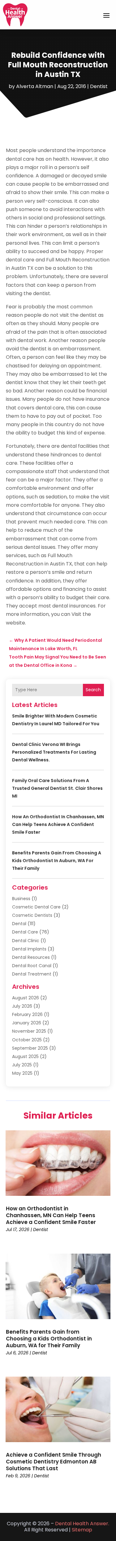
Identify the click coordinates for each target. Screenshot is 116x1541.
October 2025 (27, 1040)
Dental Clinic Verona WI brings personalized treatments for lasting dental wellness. (54, 752)
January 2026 (26, 1023)
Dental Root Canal (31, 966)
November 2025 (29, 1031)
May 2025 (22, 1073)
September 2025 (30, 1048)
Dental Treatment (31, 974)
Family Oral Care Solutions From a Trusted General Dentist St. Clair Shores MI (57, 788)
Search (93, 690)
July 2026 (22, 1006)
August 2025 (25, 1056)
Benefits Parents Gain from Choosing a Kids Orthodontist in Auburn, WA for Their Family (56, 860)
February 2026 (27, 1014)
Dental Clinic (25, 941)
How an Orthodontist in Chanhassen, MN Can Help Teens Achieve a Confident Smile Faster (58, 824)
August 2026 (25, 998)
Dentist (99, 86)
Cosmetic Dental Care (36, 907)
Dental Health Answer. (82, 1523)
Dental (19, 924)
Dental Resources (31, 957)
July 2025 (22, 1065)
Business (21, 898)
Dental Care (25, 932)
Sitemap (82, 1529)
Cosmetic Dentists (32, 915)
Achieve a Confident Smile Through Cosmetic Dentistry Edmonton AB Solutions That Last (53, 1461)
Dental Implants (29, 949)
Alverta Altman (34, 86)
